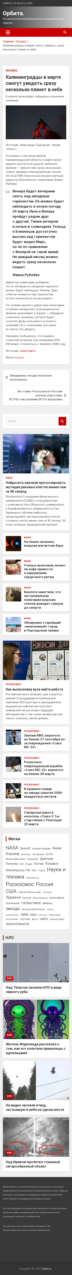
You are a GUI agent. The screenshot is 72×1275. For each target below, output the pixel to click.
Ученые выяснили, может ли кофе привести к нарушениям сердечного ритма (45, 571)
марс (33, 914)
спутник (25, 919)
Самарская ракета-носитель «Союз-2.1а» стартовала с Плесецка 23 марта (43, 818)
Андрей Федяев (41, 848)
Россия (44, 884)
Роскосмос (13, 684)
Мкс (34, 870)
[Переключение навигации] (8, 32)
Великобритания (15, 859)
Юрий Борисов (40, 898)
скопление (12, 919)
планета (43, 914)
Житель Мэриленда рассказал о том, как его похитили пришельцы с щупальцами (36, 1048)
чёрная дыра (57, 919)
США (11, 891)
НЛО (10, 937)
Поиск (62, 421)
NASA (9, 477)
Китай (39, 864)
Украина (13, 897)
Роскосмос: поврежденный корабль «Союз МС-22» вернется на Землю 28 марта (43, 768)
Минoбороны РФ (18, 870)
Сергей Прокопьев (29, 892)
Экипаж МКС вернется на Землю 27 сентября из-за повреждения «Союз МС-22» (45, 741)
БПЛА (49, 854)
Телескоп (47, 892)
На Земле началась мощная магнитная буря (43, 543)
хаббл (44, 919)
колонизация (12, 915)
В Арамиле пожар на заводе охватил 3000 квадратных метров (43, 793)
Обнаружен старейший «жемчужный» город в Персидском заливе (42, 626)
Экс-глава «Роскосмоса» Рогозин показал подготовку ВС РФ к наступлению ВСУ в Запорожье (35, 395)
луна (24, 914)
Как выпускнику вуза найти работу (34, 689)
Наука (41, 870)
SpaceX (25, 848)
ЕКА (22, 864)
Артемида (26, 854)
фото (35, 919)
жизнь (47, 903)
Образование (32, 878)
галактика (31, 903)
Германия (32, 859)
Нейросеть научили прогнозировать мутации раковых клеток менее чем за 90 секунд (36, 487)
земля (50, 909)
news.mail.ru (28, 351)
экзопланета (17, 923)
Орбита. (13, 13)
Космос (12, 70)
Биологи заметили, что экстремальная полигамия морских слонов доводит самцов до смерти (43, 599)
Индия (28, 864)
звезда (13, 908)
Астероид (38, 854)
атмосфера (56, 897)
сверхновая (55, 914)
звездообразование (33, 909)
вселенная (13, 903)
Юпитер (26, 897)
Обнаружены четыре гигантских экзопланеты (31, 377)
